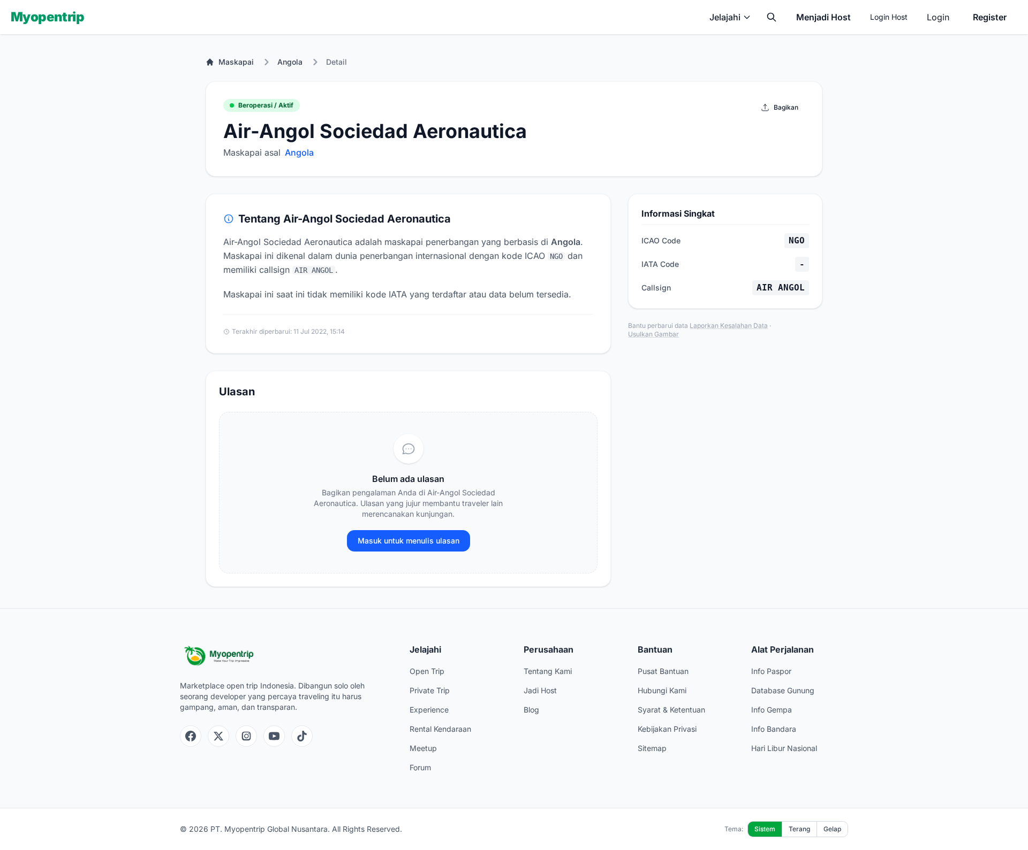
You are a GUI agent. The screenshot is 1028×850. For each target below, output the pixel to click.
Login (938, 17)
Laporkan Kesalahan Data (729, 325)
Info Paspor (771, 671)
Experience (429, 709)
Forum (420, 767)
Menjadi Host (823, 17)
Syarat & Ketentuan (671, 709)
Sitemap (652, 748)
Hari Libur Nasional (784, 748)
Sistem (764, 829)
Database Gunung (782, 690)
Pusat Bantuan (663, 671)
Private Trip (430, 690)
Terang (799, 829)
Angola (290, 61)
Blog (531, 709)
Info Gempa (771, 709)
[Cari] (771, 17)
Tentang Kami (548, 671)
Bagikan (786, 107)
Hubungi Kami (662, 690)
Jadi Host (540, 690)
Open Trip (427, 671)
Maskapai (236, 61)
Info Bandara (773, 728)
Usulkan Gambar (653, 334)
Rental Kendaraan (440, 728)
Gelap (832, 829)
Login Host (889, 16)
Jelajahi (724, 17)
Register (990, 17)
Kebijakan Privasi (667, 728)
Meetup (423, 748)
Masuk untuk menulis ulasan (408, 540)
